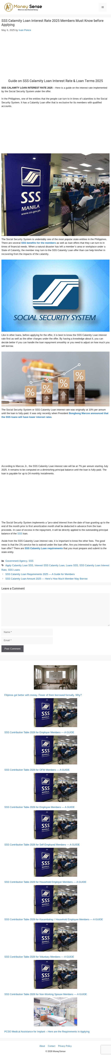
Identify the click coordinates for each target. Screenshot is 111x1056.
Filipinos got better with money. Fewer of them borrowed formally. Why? (43, 695)
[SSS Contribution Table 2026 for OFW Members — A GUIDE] (55, 750)
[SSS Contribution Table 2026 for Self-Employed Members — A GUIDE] (55, 825)
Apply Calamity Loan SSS (19, 565)
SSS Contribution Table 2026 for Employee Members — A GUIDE (39, 807)
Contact (51, 1046)
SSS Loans (14, 570)
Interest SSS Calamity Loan (49, 565)
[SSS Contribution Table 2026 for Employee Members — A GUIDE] (55, 788)
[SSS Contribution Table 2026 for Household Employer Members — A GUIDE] (55, 863)
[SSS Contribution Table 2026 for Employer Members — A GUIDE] (55, 713)
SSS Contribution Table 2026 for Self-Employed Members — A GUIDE (42, 844)
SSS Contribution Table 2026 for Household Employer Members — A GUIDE (45, 882)
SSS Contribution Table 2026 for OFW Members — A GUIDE (37, 769)
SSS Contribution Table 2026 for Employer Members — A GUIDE (39, 732)
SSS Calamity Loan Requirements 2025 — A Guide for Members (40, 574)
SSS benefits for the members (38, 242)
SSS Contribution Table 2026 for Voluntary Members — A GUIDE (39, 956)
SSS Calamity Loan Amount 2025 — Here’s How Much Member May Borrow (46, 578)
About (42, 1046)
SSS (19, 533)
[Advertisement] (55, 57)
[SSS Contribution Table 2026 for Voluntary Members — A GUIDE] (55, 938)
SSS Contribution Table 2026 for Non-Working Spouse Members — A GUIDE (45, 994)
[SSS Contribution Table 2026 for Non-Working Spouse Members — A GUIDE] (55, 975)
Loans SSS (72, 565)
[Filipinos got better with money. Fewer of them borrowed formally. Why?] (55, 678)
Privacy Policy (65, 1046)
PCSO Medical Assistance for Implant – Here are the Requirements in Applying (46, 1031)
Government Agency (16, 561)
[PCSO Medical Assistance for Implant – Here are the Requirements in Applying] (55, 1012)
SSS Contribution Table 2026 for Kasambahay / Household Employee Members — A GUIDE (53, 919)
